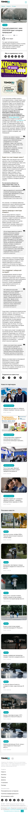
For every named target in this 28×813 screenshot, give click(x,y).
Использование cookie (7, 796)
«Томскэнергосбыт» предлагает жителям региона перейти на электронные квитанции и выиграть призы (13, 439)
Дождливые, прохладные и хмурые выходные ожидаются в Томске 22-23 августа (13, 566)
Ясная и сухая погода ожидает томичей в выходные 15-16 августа (12, 627)
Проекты (3, 777)
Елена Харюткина (14, 117)
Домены (3, 780)
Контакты (3, 774)
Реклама (3, 785)
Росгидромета (20, 120)
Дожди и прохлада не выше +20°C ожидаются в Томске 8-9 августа (12, 715)
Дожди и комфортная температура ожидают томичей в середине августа (13, 656)
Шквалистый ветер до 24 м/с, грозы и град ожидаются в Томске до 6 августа (13, 745)
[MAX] (22, 56)
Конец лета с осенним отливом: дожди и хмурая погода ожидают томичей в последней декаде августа (13, 597)
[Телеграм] (12, 56)
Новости (8, 6)
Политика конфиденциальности (9, 793)
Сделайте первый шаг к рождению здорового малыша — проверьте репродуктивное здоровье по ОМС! (13, 500)
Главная (3, 6)
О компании (4, 782)
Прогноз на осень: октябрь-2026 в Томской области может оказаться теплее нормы (13, 536)
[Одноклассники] (16, 56)
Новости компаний (8, 405)
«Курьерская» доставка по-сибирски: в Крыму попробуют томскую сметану (14, 409)
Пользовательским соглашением (12, 811)
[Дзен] (19, 56)
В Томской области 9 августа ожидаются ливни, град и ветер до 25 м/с (13, 686)
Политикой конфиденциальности (18, 809)
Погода (14, 6)
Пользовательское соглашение (9, 791)
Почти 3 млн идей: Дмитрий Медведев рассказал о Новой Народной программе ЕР (11, 469)
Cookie (8, 808)
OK (22, 811)
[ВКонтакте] (5, 56)
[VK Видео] (9, 56)
